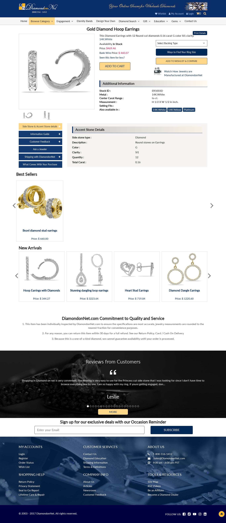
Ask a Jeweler (40, 149)
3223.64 (93, 298)
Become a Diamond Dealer (163, 494)
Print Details (200, 33)
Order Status (26, 462)
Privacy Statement (29, 485)
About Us (88, 481)
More (113, 411)
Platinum (189, 109)
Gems (175, 21)
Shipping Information (95, 462)
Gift (145, 21)
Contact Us (191, 20)
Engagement (64, 21)
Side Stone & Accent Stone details (40, 126)
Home (24, 20)
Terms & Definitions (94, 466)
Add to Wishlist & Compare (181, 61)
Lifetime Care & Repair (32, 494)
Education (159, 21)
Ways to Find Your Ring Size (181, 52)
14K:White (159, 109)
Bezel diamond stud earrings (40, 230)
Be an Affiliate (156, 490)
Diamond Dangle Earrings (184, 290)
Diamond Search (128, 21)
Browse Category (40, 21)
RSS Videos (154, 485)
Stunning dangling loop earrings (89, 290)
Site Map (153, 481)
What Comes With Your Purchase (40, 164)
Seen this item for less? (112, 57)
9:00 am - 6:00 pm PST (166, 462)
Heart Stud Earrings (137, 290)
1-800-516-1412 (162, 453)
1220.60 (189, 298)
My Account (177, 13)
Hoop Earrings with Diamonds (41, 290)
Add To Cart (115, 66)
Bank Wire (105, 52)
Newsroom (89, 490)
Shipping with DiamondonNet (40, 156)
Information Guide (39, 134)
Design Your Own (105, 20)
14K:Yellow (174, 109)
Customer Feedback (40, 141)
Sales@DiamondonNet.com (169, 458)
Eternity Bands (85, 20)
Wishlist (161, 13)
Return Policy (26, 481)
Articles (87, 485)
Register (23, 458)
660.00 (44, 238)
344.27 (46, 298)
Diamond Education (94, 458)
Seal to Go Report (29, 490)
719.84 (141, 298)
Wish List (24, 466)
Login (191, 13)
